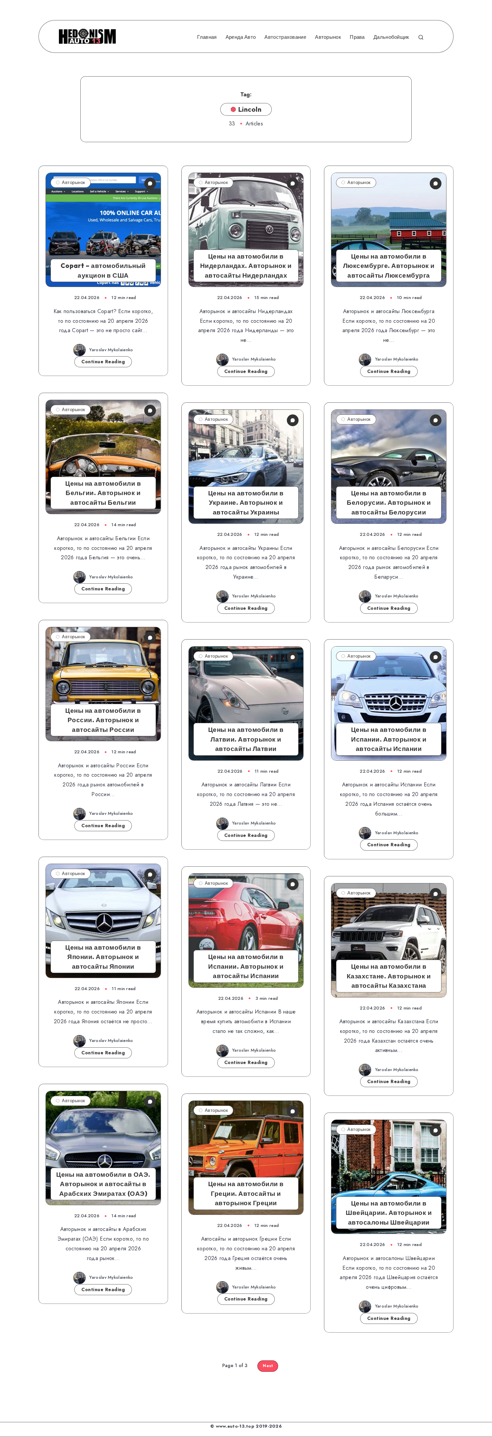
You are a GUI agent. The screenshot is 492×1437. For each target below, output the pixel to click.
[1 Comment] (293, 183)
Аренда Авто (241, 37)
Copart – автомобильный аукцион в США (103, 270)
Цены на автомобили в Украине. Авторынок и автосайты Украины (246, 502)
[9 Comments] (435, 894)
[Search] (421, 36)
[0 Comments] (150, 183)
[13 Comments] (150, 1102)
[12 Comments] (150, 874)
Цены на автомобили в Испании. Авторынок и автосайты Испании (389, 739)
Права (357, 37)
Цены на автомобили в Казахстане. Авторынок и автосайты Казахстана (389, 975)
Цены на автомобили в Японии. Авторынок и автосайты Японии (103, 956)
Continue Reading (103, 361)
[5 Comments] (293, 884)
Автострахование (285, 37)
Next (268, 1366)
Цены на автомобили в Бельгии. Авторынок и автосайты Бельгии (103, 492)
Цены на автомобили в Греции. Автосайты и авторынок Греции (246, 1193)
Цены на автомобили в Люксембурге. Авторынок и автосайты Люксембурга (389, 265)
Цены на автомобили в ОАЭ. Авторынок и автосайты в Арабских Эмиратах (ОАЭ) (103, 1184)
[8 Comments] (293, 1111)
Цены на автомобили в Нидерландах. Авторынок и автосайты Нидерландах (246, 265)
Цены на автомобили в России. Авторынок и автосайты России (103, 720)
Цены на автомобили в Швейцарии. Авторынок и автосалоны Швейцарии (389, 1212)
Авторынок (328, 37)
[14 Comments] (435, 1130)
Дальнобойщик (391, 37)
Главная (207, 37)
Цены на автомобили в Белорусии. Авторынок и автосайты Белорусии (389, 502)
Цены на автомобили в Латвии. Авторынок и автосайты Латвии (246, 739)
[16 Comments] (293, 657)
